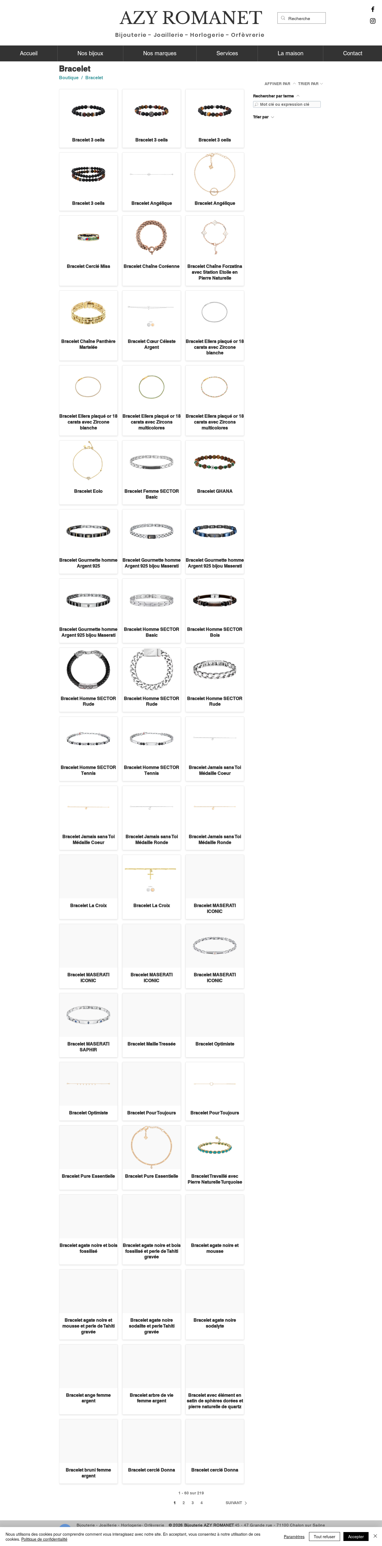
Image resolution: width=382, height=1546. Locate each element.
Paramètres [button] (294, 1536)
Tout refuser (324, 1536)
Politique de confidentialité (44, 1539)
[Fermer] (375, 1536)
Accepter (356, 1536)
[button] (90, 53)
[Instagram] (372, 21)
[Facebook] (372, 9)
